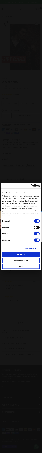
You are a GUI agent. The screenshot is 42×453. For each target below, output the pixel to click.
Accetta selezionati (21, 260)
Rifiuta (21, 266)
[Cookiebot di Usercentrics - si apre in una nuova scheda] (31, 185)
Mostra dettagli (30, 248)
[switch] (37, 227)
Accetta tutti (21, 254)
